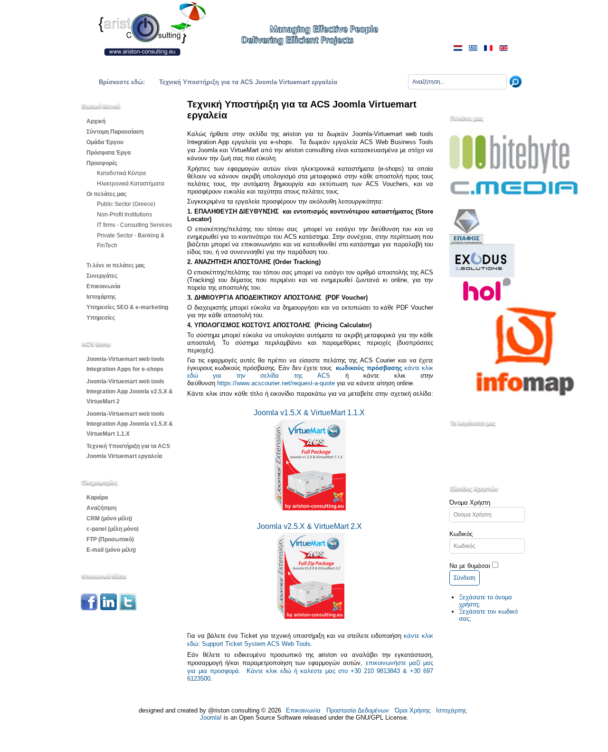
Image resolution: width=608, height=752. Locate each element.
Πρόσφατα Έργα (108, 152)
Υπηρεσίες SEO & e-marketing (127, 307)
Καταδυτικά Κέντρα (121, 173)
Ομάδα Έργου (105, 142)
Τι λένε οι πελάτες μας (115, 265)
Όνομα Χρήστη (469, 502)
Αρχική (95, 121)
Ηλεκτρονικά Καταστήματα (130, 183)
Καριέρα (97, 497)
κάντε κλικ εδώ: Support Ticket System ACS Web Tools (310, 639)
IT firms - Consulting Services (134, 225)
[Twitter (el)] (128, 608)
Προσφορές (101, 163)
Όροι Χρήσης (412, 710)
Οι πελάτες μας (106, 194)
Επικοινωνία (103, 286)
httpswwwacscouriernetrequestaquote (276, 383)
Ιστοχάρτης (101, 296)
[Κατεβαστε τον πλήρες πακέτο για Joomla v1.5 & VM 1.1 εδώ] (310, 508)
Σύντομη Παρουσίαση (114, 131)
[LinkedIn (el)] (108, 608)
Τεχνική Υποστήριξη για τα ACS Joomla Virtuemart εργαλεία (128, 451)
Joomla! (211, 717)
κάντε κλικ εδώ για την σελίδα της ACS (310, 371)
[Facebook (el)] (89, 608)
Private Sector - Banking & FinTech (130, 240)
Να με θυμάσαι (469, 565)
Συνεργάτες (101, 276)
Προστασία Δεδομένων (357, 710)
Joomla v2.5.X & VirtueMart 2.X (310, 526)
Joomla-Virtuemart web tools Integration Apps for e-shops (125, 364)
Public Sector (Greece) (126, 204)
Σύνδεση (464, 578)
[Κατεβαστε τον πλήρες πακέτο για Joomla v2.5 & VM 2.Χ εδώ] (276, 616)
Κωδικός (461, 533)
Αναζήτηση (101, 508)
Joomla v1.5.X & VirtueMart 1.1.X (309, 413)
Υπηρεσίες (100, 317)
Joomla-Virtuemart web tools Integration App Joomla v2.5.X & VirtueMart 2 (129, 391)
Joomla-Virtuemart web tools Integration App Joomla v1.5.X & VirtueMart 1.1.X (129, 423)
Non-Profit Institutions (124, 214)
